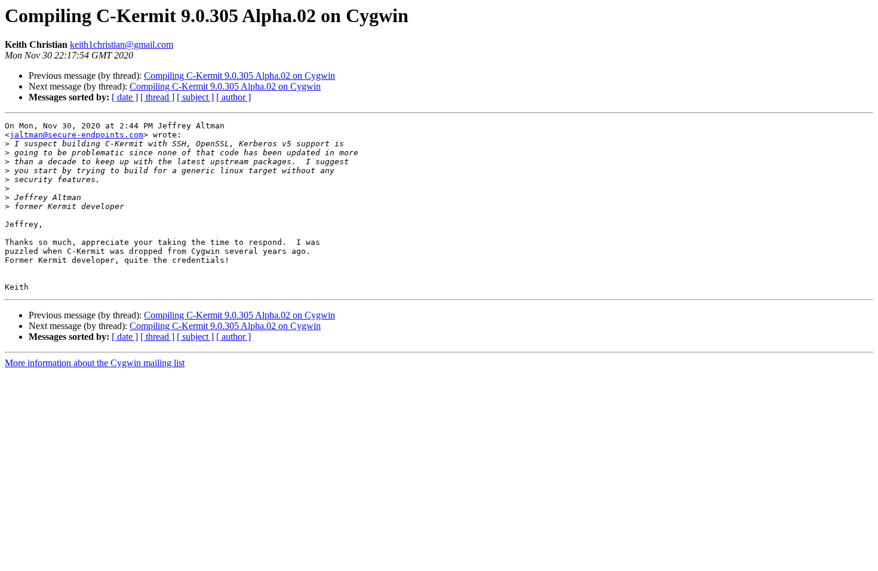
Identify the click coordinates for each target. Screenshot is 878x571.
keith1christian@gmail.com (121, 44)
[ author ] (233, 97)
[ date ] (125, 97)
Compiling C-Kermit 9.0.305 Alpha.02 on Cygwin (239, 75)
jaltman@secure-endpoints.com (76, 134)
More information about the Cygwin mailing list (95, 363)
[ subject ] (195, 97)
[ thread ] (157, 97)
